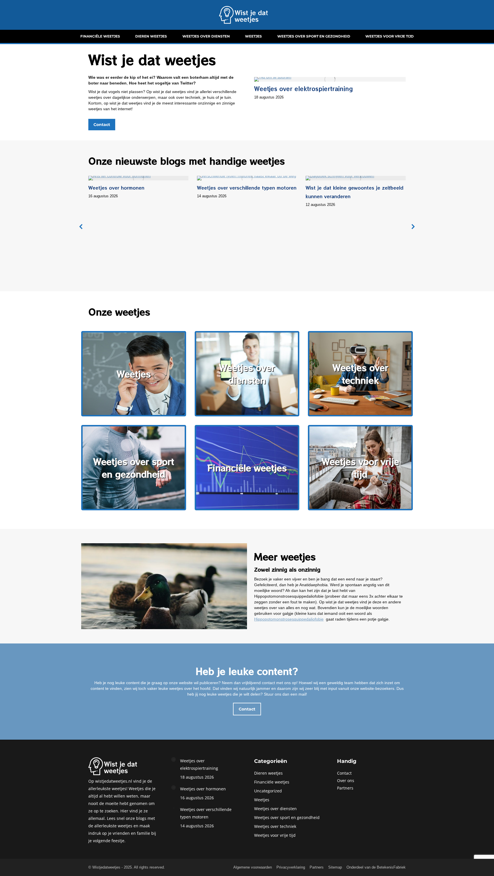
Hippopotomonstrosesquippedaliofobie (289, 619)
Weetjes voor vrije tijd (275, 835)
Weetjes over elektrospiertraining (303, 88)
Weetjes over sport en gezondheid (287, 817)
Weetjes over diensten (275, 808)
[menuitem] (100, 36)
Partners (345, 788)
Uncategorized (268, 791)
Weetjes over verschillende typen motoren (246, 187)
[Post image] (173, 759)
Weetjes (261, 799)
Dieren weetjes (268, 773)
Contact (344, 773)
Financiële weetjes (271, 782)
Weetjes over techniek (275, 826)
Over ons (345, 780)
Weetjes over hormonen (116, 187)
